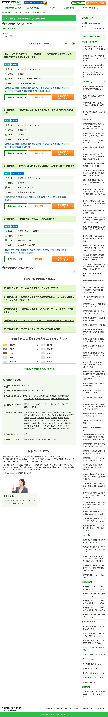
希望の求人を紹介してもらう (63, 97)
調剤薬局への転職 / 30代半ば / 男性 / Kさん (94, 595)
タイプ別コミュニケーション (92, 664)
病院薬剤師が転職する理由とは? (93, 398)
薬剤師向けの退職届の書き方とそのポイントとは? (93, 415)
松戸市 (63, 412)
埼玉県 (44, 439)
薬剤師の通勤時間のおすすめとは (93, 576)
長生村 (32, 429)
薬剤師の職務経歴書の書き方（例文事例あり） (93, 211)
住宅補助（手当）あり (42, 399)
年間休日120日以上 (31, 396)
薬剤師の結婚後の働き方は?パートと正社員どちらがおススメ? (94, 520)
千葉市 (26, 412)
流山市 (26, 418)
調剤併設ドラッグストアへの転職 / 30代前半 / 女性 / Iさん (93, 602)
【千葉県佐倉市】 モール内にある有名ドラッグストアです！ (31, 288)
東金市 (44, 415)
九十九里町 (46, 426)
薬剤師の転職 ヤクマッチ (13, 8)
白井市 (58, 420)
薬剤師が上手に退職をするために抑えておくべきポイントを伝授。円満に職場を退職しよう (94, 248)
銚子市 (32, 412)
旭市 (49, 415)
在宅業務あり (29, 399)
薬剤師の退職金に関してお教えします (94, 113)
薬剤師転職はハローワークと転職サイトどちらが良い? (93, 312)
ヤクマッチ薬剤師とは (34, 8)
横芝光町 (60, 426)
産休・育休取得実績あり (60, 399)
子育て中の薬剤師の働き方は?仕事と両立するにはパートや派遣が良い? (94, 495)
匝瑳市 (34, 423)
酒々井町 (68, 423)
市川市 (38, 412)
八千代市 (33, 418)
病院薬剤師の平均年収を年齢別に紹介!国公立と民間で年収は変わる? (94, 528)
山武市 (45, 423)
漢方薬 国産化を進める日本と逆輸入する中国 (93, 628)
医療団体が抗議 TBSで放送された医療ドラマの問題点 (93, 642)
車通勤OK (53, 396)
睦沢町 (26, 429)
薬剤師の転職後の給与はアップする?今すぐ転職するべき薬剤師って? (93, 331)
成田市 (32, 415)
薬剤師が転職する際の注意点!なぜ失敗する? (94, 347)
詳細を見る (39, 97)
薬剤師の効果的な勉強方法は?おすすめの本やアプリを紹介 (94, 459)
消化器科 (65, 404)
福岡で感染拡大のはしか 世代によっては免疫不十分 (93, 635)
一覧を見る (101, 29)
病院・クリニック (37, 390)
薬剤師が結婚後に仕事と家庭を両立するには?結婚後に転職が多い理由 (94, 476)
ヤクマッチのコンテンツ (90, 8)
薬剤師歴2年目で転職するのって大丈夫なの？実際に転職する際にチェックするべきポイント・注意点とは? (94, 375)
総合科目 (27, 404)
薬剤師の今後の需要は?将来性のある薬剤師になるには (94, 452)
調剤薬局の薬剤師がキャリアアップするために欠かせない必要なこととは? (94, 549)
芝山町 (53, 426)
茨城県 (26, 439)
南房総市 (27, 423)
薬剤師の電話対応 (89, 682)
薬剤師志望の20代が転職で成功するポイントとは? (94, 305)
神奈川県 (56, 439)
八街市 (47, 420)
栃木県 (32, 439)
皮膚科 (51, 404)
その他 (34, 407)
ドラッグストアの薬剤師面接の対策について (93, 298)
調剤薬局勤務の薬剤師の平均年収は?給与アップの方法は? (93, 513)
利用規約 (59, 709)
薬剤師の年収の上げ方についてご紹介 (93, 97)
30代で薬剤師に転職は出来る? (93, 275)
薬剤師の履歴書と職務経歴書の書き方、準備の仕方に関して (94, 134)
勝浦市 (65, 415)
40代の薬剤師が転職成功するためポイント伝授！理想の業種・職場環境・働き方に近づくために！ (94, 193)
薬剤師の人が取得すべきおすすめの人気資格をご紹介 (94, 541)
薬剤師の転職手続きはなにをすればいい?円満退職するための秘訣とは (94, 355)
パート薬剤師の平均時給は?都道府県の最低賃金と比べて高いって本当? (94, 504)
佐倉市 (38, 415)
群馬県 (38, 439)
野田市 (69, 412)
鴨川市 (47, 418)
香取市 (39, 423)
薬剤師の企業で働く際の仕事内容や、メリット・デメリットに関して (94, 74)
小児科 (45, 404)
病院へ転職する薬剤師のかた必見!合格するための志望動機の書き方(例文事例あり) (93, 173)
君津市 (60, 418)
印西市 (53, 420)
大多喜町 (56, 429)
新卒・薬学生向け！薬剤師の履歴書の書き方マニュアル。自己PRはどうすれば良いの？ (94, 266)
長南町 (50, 429)
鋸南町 (69, 429)
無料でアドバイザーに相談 (95, 3)
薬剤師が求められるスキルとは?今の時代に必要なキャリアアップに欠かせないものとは (93, 558)
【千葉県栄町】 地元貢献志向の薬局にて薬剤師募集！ (29, 218)
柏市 (60, 415)
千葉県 (39, 12)
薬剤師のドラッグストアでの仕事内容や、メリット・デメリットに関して (94, 58)
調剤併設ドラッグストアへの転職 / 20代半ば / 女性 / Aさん (93, 588)
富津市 (66, 418)
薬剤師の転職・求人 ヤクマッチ (11, 12)
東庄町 (38, 426)
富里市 (64, 420)
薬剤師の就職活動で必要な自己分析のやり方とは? (93, 391)
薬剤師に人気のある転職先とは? (93, 429)
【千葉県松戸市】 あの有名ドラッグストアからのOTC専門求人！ (34, 329)
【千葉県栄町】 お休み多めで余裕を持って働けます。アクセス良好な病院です (39, 166)
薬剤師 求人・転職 (29, 12)
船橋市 (44, 412)
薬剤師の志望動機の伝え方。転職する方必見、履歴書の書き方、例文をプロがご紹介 (93, 156)
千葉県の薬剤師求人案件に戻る (39, 368)
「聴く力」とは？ (88, 659)
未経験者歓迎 (44, 396)
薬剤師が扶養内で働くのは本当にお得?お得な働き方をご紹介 (94, 88)
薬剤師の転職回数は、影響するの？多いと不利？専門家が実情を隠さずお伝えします (94, 219)
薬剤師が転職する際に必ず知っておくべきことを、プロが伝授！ (94, 694)
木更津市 (56, 412)
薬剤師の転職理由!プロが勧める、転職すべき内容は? (94, 165)
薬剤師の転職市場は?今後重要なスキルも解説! (94, 319)
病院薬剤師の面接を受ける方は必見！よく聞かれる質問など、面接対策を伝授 (93, 257)
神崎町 (26, 426)
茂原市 (26, 415)
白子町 (38, 429)
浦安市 (26, 420)
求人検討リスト (78, 3)
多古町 (32, 426)
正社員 (26, 385)
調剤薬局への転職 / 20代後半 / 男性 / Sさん (94, 616)
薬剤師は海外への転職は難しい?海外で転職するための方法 (94, 340)
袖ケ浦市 (40, 420)
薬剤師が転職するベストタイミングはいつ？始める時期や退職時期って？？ (94, 203)
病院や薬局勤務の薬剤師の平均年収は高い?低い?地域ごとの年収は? (93, 467)
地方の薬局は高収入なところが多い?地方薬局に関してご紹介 (94, 105)
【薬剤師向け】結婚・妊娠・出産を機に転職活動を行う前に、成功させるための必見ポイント (94, 437)
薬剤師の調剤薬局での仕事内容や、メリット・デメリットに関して (94, 49)
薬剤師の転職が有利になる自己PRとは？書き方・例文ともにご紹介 (93, 238)
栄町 (44, 12)
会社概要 (49, 709)
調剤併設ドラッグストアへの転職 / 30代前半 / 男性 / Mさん (94, 609)
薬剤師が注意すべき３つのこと (94, 673)
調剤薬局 (27, 390)
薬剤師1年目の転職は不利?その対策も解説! (93, 384)
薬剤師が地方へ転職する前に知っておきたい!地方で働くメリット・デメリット (93, 364)
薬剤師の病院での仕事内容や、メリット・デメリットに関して (94, 66)
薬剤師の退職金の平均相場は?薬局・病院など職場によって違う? (94, 486)
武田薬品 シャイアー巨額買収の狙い (93, 649)
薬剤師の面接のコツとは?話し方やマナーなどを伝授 (94, 141)
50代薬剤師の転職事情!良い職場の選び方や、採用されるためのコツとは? (94, 182)
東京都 (50, 439)
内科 (33, 404)
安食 (25, 434)
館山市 (50, 412)
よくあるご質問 (69, 8)
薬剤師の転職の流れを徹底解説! (93, 282)
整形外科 (27, 407)
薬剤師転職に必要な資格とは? (94, 325)
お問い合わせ (87, 709)
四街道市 (33, 420)
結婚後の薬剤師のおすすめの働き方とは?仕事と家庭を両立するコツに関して (94, 568)
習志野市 (55, 415)
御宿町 (63, 429)
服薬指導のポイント (90, 668)
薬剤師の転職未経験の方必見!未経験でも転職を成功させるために (94, 229)
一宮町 (66, 426)
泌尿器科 (58, 404)
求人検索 (53, 8)
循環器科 (39, 404)
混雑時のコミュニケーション (93, 678)
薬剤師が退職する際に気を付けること (93, 148)
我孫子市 (40, 418)
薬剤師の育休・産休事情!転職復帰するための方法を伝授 (94, 445)
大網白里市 (60, 423)
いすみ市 (52, 423)
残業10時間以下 (64, 396)
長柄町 (44, 429)
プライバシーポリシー (72, 709)
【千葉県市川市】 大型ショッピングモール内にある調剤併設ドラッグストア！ (39, 320)
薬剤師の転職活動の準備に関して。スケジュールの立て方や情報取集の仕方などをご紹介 (93, 126)
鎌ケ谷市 (54, 418)
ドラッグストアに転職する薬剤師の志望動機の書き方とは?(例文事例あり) (93, 290)
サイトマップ (100, 709)
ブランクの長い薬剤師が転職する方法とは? (94, 422)
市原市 (71, 415)
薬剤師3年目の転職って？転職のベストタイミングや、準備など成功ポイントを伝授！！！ (94, 406)
